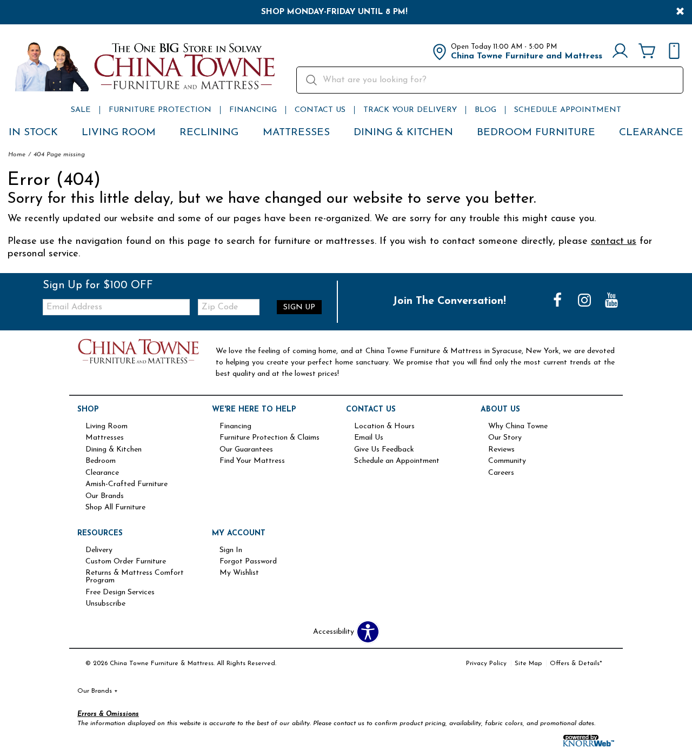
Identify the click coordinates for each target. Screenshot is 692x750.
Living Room (119, 133)
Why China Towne (518, 426)
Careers (501, 473)
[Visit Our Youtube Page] (611, 301)
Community (507, 461)
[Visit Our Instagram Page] (585, 301)
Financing (253, 110)
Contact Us (320, 110)
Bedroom (100, 461)
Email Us (368, 438)
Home (16, 154)
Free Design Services (120, 592)
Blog (485, 110)
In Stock (33, 133)
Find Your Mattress (252, 461)
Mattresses (296, 133)
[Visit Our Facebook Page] (558, 301)
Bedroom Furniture (536, 133)
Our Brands (104, 496)
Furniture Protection (160, 110)
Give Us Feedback (384, 450)
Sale (81, 110)
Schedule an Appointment (397, 461)
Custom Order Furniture (125, 562)
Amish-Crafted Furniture (126, 484)
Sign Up (299, 307)
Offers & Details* (576, 663)
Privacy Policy (486, 663)
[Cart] (647, 52)
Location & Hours (384, 426)
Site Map (528, 663)
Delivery (98, 550)
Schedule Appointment (567, 110)
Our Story (505, 438)
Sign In (230, 550)
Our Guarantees (246, 450)
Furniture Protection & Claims (269, 438)
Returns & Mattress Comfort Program (134, 577)
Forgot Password (248, 562)
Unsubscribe (105, 604)
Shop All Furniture (115, 508)
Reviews (501, 450)
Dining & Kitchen (403, 133)
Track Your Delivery (410, 110)
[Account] (620, 52)
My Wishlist (239, 573)
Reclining (208, 133)
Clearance (651, 133)
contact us (613, 241)
